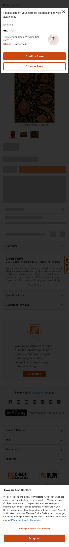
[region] (34, 516)
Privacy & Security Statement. (26, 519)
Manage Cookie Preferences (34, 528)
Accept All (34, 538)
